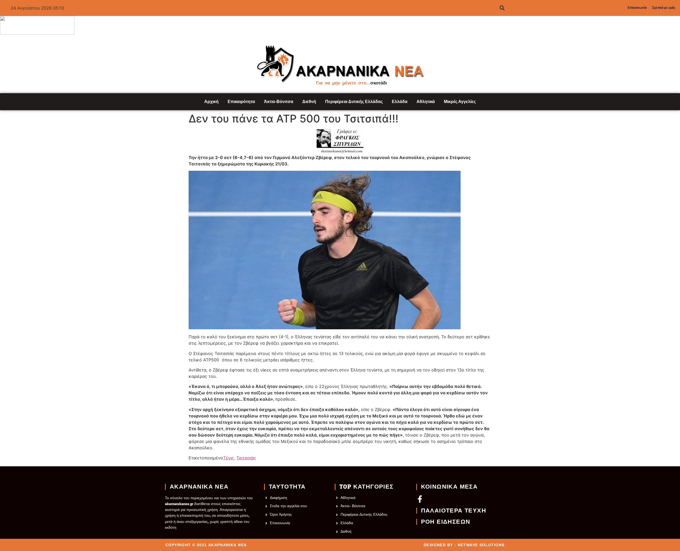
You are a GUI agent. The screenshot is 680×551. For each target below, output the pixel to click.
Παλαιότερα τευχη (453, 511)
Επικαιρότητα (241, 101)
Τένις (228, 457)
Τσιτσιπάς (246, 457)
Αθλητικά (425, 101)
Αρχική (211, 101)
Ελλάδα (399, 101)
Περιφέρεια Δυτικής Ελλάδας (354, 101)
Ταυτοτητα (287, 487)
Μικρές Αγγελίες (460, 101)
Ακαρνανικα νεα (199, 487)
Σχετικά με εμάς (663, 8)
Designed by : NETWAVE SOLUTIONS (464, 545)
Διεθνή (309, 101)
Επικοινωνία (637, 8)
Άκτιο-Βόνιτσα (278, 101)
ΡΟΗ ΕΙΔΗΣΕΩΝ (445, 522)
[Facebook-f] (419, 498)
